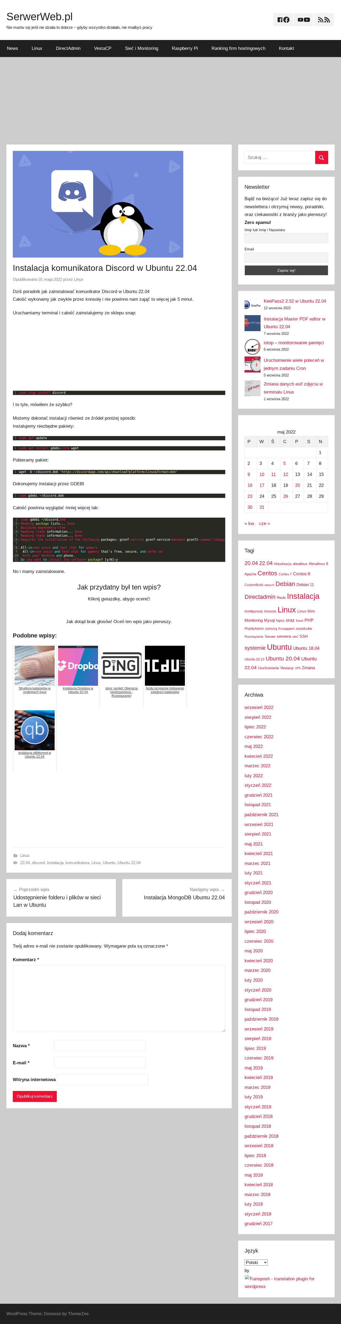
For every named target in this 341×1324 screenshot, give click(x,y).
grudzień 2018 (259, 1116)
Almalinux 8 (318, 563)
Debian (285, 583)
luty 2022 (254, 775)
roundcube (304, 629)
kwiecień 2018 (259, 1184)
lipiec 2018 (255, 1155)
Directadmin (260, 596)
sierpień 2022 (258, 717)
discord (38, 862)
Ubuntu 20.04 (283, 658)
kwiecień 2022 (259, 756)
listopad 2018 (258, 1126)
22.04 (25, 862)
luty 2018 (254, 1204)
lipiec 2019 (255, 1048)
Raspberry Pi (185, 48)
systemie (255, 648)
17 (261, 485)
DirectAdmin (68, 48)
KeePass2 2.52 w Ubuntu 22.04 (295, 301)
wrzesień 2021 (259, 824)
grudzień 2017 (259, 1223)
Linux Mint (306, 611)
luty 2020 (254, 980)
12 (285, 474)
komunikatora (77, 862)
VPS (298, 668)
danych (269, 585)
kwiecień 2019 (259, 1077)
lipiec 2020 (255, 931)
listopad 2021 (258, 804)
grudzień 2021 (259, 795)
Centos (267, 573)
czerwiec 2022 (259, 736)
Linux (37, 48)
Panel (299, 620)
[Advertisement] (170, 100)
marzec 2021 (257, 863)
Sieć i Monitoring (141, 48)
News (12, 48)
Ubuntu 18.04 (306, 648)
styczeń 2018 (258, 1214)
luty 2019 (254, 1097)
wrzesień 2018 (259, 1145)
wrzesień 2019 (259, 1029)
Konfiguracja (254, 611)
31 (261, 507)
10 (261, 474)
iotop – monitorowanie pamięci (294, 342)
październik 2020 (261, 911)
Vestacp (287, 668)
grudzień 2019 (259, 999)
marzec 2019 (257, 1087)
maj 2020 (254, 950)
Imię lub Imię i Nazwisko (265, 230)
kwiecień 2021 (259, 853)
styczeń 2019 (258, 1106)
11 (273, 474)
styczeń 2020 (258, 990)
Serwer (270, 637)
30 (249, 507)
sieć (295, 636)
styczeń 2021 (258, 882)
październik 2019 (261, 1019)
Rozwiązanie (254, 636)
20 (297, 485)
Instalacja (55, 862)
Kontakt (286, 48)
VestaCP (102, 48)
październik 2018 (261, 1136)
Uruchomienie (268, 668)
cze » (264, 523)
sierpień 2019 (258, 1038)
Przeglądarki (286, 628)
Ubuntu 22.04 (129, 862)
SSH (303, 636)
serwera (284, 636)
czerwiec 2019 (259, 1058)
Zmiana (308, 667)
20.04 (251, 563)
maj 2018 (254, 1175)
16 (249, 485)
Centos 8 (301, 573)
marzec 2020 (257, 970)
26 (285, 496)
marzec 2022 (257, 765)
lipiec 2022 (255, 726)
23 (249, 496)
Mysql (269, 620)
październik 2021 (261, 814)
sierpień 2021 (258, 834)
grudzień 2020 (259, 892)
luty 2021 (254, 873)
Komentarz (26, 959)
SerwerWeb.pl (39, 16)
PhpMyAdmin (254, 628)
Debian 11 (305, 584)
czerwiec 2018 (259, 1165)
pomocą (271, 628)
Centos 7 (285, 574)
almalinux (300, 564)
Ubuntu (109, 862)
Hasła (281, 598)
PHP (309, 620)
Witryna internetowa (34, 1079)
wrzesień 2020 (259, 921)
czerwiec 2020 (259, 941)
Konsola (270, 611)
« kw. (250, 523)
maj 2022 (254, 746)
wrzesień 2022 (259, 707)
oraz (290, 620)
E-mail (21, 1062)
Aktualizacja (282, 563)
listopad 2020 (258, 902)
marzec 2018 (257, 1194)
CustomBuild (254, 585)
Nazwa (21, 1045)
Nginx (280, 620)
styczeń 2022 (258, 785)
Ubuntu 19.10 (254, 659)
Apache (250, 574)
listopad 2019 (258, 1009)
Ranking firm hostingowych (238, 48)
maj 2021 (254, 843)
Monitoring (254, 620)
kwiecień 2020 (259, 960)
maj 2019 (254, 1067)
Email (249, 249)
